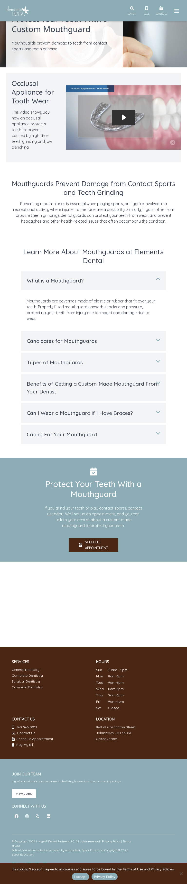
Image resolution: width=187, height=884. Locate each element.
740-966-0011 (26, 727)
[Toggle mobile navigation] (175, 11)
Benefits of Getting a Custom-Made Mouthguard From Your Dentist (93, 388)
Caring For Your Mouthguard (62, 434)
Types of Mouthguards (55, 362)
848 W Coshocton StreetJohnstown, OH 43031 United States (115, 733)
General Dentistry (25, 669)
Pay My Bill (24, 744)
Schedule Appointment (34, 739)
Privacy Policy (111, 841)
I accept (80, 877)
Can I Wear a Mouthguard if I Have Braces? (80, 413)
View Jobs (24, 793)
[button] (16, 816)
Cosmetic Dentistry (27, 687)
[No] (180, 873)
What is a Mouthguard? (55, 280)
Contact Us (26, 733)
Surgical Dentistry (26, 681)
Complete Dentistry (27, 675)
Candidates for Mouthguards (62, 341)
